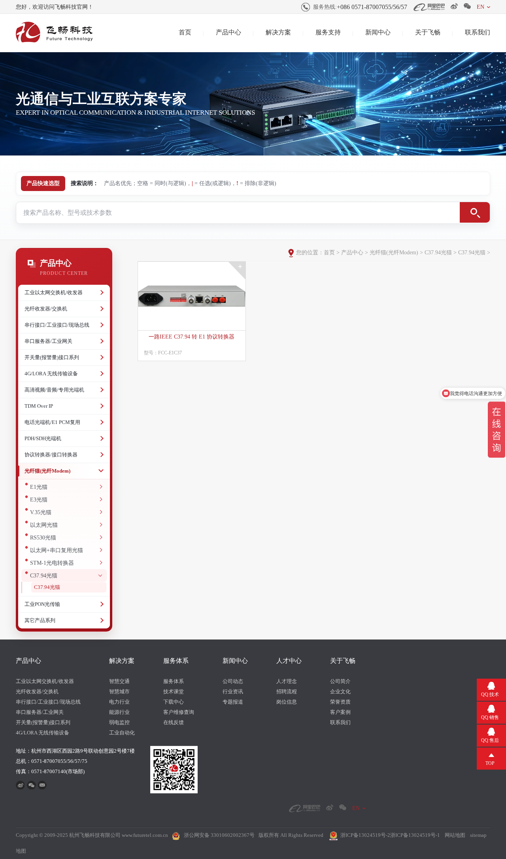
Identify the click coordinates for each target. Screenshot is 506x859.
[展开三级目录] (100, 487)
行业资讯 (233, 691)
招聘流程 (286, 691)
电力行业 (119, 702)
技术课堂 (173, 691)
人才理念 (286, 681)
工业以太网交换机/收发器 (54, 292)
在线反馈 (173, 722)
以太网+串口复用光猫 (56, 550)
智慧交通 (119, 681)
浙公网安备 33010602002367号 (219, 835)
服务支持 (328, 32)
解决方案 (278, 32)
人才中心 (289, 660)
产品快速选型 (43, 183)
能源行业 (119, 712)
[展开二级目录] (100, 292)
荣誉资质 (340, 702)
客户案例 (340, 712)
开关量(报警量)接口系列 (52, 357)
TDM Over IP (39, 406)
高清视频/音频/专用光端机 (54, 390)
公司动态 (233, 681)
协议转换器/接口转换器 (51, 455)
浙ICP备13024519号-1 (415, 835)
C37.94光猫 (43, 576)
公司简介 (340, 681)
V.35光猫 (40, 512)
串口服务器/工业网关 (48, 341)
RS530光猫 (43, 538)
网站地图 (455, 835)
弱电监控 (119, 722)
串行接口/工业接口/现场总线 (57, 325)
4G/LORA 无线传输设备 (51, 374)
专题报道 (233, 702)
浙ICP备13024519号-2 (365, 835)
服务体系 (176, 660)
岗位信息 (286, 702)
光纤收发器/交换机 (46, 309)
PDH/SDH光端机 (43, 438)
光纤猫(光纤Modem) (47, 471)
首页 (185, 32)
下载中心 (173, 702)
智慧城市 (119, 691)
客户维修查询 (178, 712)
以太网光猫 (44, 525)
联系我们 (477, 32)
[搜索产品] (475, 212)
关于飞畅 (427, 32)
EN (480, 7)
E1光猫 (38, 487)
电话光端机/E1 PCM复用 (52, 422)
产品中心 (228, 32)
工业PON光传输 (42, 604)
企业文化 (340, 691)
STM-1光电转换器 (52, 563)
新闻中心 (378, 32)
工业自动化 (122, 733)
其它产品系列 (40, 620)
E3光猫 (38, 500)
